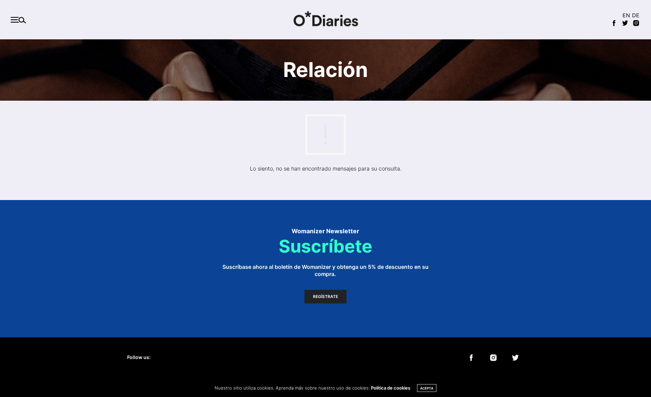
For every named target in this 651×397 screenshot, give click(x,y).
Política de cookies (390, 388)
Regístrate (325, 296)
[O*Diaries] (325, 19)
